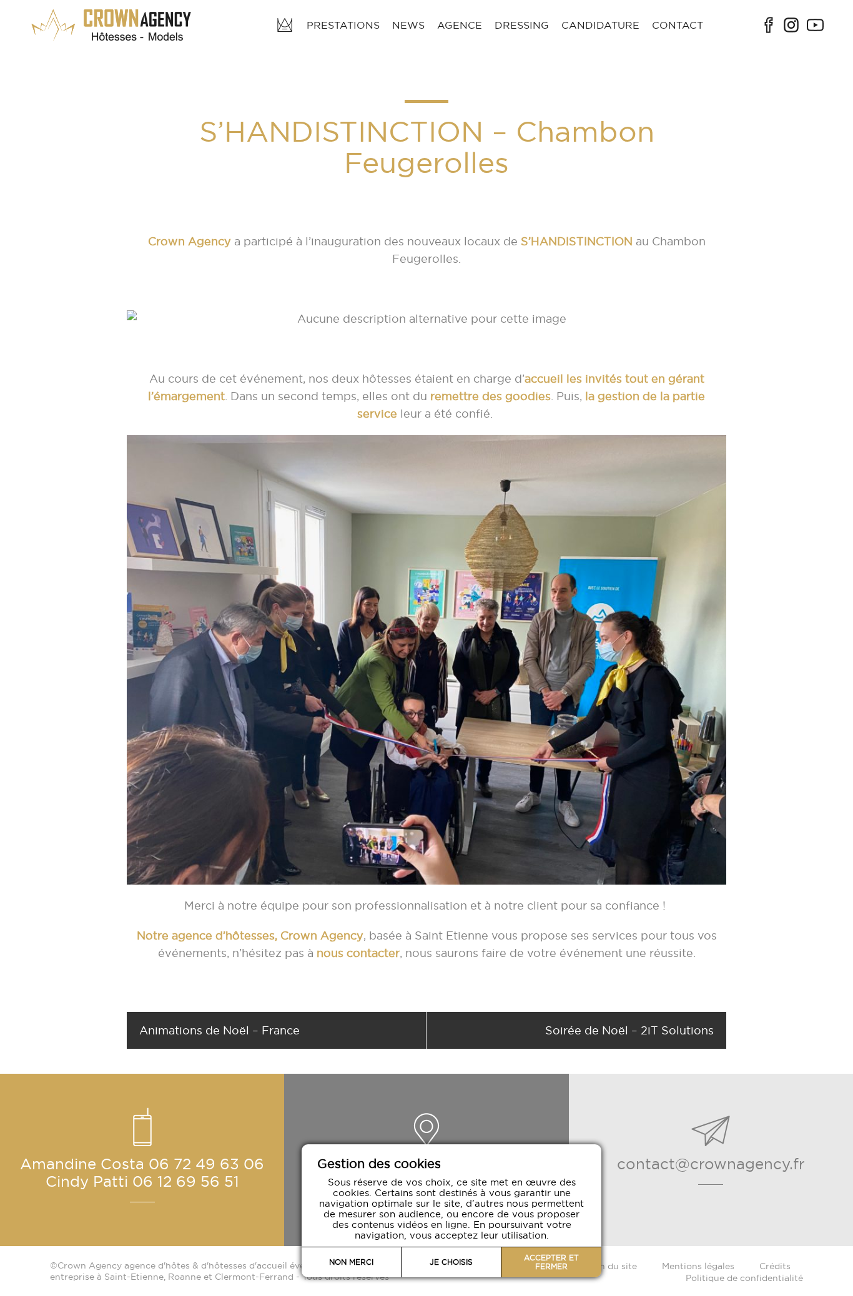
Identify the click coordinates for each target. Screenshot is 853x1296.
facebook (768, 25)
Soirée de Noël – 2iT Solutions (629, 1030)
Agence (459, 25)
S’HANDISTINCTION (577, 241)
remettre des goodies (490, 396)
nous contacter (358, 953)
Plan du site (611, 1266)
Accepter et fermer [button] (551, 1262)
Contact (677, 25)
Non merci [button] (351, 1262)
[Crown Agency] (112, 25)
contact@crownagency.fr (711, 1164)
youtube (815, 25)
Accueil (284, 25)
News (408, 25)
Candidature (600, 25)
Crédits (775, 1266)
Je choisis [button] (451, 1262)
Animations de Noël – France (219, 1030)
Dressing (522, 25)
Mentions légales (698, 1266)
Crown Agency (189, 241)
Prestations (343, 25)
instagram (791, 25)
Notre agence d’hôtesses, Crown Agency (250, 935)
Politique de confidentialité (744, 1278)
